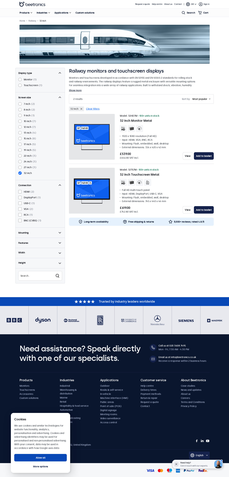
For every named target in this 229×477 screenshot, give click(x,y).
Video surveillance (110, 418)
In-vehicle (105, 394)
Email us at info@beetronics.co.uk (177, 357)
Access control (108, 422)
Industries (42, 13)
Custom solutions (84, 13)
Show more (75, 90)
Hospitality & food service (74, 406)
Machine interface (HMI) (114, 398)
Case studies (188, 386)
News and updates (191, 390)
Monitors (24, 386)
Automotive (66, 410)
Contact (178, 4)
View (187, 156)
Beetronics (32, 4)
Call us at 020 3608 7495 (172, 345)
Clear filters (92, 109)
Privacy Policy (189, 406)
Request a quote (142, 4)
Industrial (65, 386)
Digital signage (108, 410)
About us (168, 4)
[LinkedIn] (202, 441)
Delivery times (148, 390)
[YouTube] (208, 441)
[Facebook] (197, 441)
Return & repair (149, 398)
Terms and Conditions (193, 402)
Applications (61, 13)
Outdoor (105, 386)
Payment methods (151, 394)
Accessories (26, 394)
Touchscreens (27, 390)
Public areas (107, 402)
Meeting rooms (108, 414)
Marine (64, 397)
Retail (63, 402)
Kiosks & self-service (111, 390)
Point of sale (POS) (111, 406)
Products (24, 13)
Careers (185, 398)
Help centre (157, 4)
